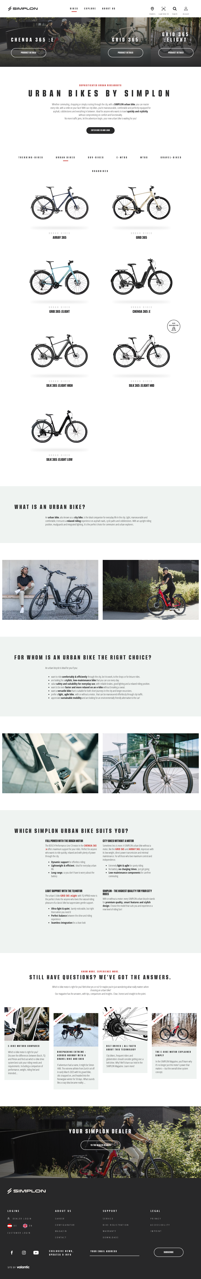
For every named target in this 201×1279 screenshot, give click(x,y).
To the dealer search (100, 1145)
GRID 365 (125, 40)
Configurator (65, 1224)
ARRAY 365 (134, 849)
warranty (109, 1231)
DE (15, 1225)
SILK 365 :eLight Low (59, 460)
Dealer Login (21, 1218)
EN (30, 1225)
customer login (19, 1232)
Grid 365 (141, 238)
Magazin (61, 1231)
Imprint (156, 1231)
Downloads (111, 1237)
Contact (61, 1237)
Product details (28, 53)
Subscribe (169, 1252)
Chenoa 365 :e (33, 40)
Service (108, 1218)
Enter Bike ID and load (100, 130)
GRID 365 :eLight (68, 895)
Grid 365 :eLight (176, 37)
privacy (156, 1218)
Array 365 (59, 238)
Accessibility (160, 1224)
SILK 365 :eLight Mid (141, 386)
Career (60, 1218)
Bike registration (116, 1224)
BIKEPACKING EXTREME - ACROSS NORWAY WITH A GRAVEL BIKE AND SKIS (71, 1055)
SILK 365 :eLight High (59, 386)
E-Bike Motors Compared (24, 1046)
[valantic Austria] (19, 1266)
